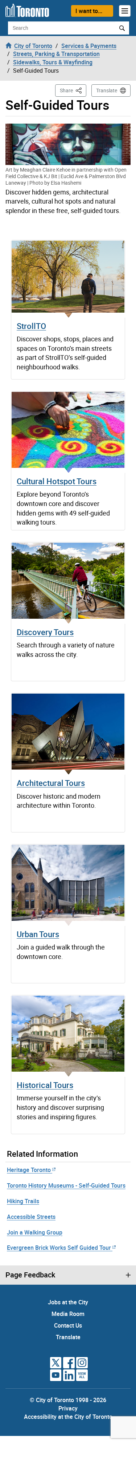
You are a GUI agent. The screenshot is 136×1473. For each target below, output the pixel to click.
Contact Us (68, 1325)
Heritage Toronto (29, 1170)
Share (73, 90)
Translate (106, 90)
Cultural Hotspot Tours (56, 481)
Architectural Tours (51, 783)
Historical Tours (45, 1085)
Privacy (68, 1408)
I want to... (88, 11)
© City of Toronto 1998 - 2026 (68, 1400)
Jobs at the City (68, 1302)
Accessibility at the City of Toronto (68, 1417)
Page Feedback (30, 1275)
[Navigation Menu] (125, 11)
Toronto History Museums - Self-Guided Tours (66, 1185)
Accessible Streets (31, 1217)
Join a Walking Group (34, 1232)
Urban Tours (38, 934)
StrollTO (31, 326)
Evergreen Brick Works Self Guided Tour (59, 1248)
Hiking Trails (23, 1201)
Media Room (68, 1314)
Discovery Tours (45, 632)
